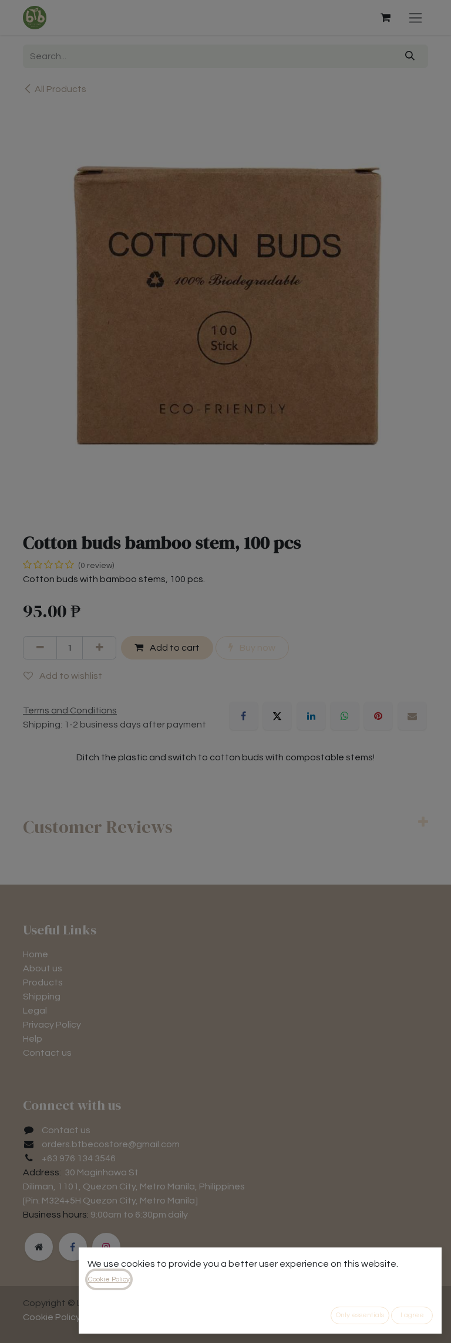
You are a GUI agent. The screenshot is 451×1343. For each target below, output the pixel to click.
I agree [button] (412, 1315)
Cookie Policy (109, 1279)
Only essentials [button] (360, 1315)
